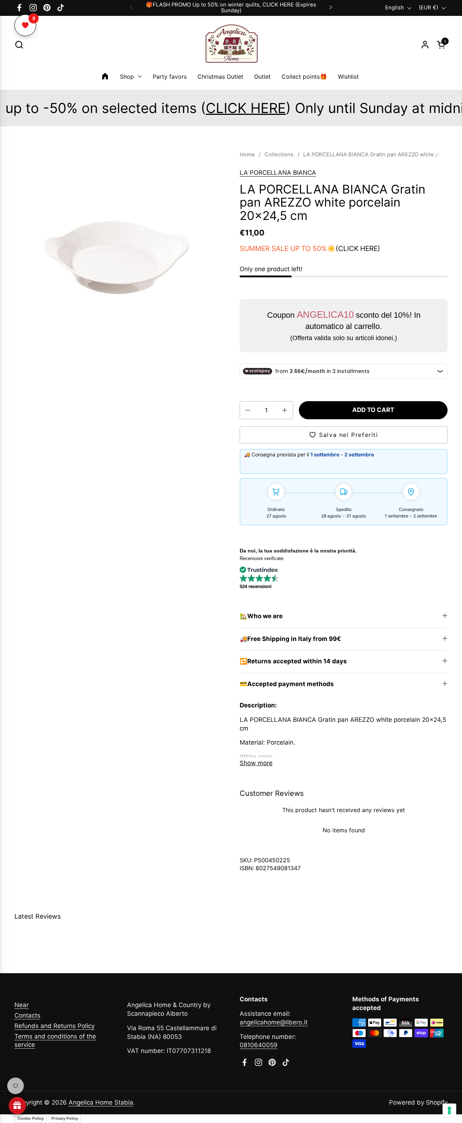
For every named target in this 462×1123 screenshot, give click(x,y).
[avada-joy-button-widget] (17, 1105)
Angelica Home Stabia (101, 1102)
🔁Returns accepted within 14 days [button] (293, 661)
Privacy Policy (64, 1118)
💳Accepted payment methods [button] (287, 684)
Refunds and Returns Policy (54, 1025)
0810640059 (259, 1045)
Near (21, 1005)
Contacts (27, 1015)
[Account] (425, 44)
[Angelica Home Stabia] (231, 45)
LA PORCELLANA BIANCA (278, 172)
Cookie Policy (30, 1118)
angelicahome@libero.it (274, 1022)
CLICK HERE (193, 108)
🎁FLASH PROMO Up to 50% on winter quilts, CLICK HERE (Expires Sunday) (231, 8)
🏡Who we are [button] (261, 616)
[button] (18, 44)
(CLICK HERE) (358, 248)
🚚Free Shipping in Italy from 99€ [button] (290, 638)
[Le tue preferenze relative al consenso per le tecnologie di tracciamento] (449, 1110)
